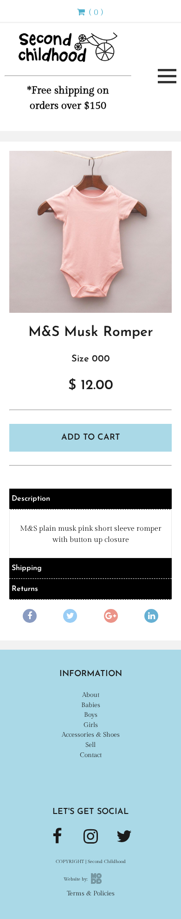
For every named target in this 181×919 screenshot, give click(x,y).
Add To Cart (90, 438)
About (90, 695)
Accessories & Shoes (91, 735)
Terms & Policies (91, 893)
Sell (90, 745)
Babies (90, 705)
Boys (90, 715)
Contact (91, 755)
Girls (91, 725)
